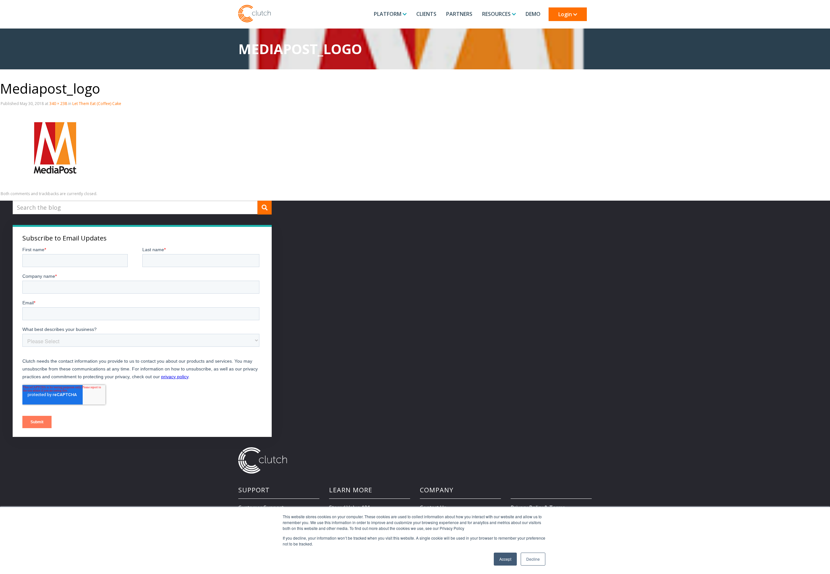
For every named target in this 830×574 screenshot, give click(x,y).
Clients (426, 14)
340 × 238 (58, 103)
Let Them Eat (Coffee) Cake (96, 103)
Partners (459, 14)
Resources (497, 14)
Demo (533, 14)
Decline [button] (533, 559)
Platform (388, 14)
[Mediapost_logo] (55, 148)
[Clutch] (254, 13)
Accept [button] (505, 559)
